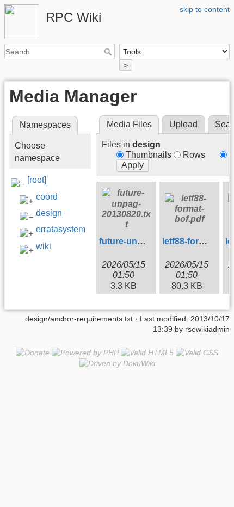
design (49, 213)
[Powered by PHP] (85, 352)
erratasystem (60, 229)
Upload (183, 124)
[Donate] (33, 352)
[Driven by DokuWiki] (117, 362)
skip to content (205, 9)
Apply (132, 165)
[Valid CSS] (197, 352)
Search (109, 51)
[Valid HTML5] (147, 352)
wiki (43, 246)
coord (47, 196)
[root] (36, 179)
